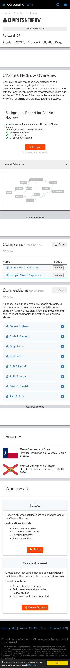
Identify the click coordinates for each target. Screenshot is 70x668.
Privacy (23, 628)
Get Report (35, 147)
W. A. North (9, 192)
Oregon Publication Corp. (58, 191)
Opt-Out (33, 628)
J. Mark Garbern (29, 199)
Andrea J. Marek (53, 182)
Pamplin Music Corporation (36, 179)
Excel (61, 244)
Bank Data (46, 628)
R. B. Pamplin (24, 182)
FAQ (65, 628)
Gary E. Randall (19, 188)
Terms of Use (9, 628)
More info (32, 665)
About (57, 628)
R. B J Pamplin (46, 188)
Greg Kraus (36, 194)
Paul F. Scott (29, 188)
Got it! (57, 663)
